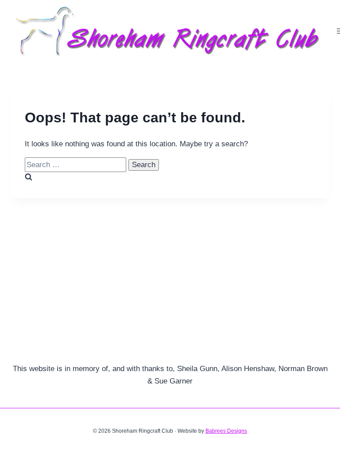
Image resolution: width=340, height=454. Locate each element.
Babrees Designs (226, 431)
